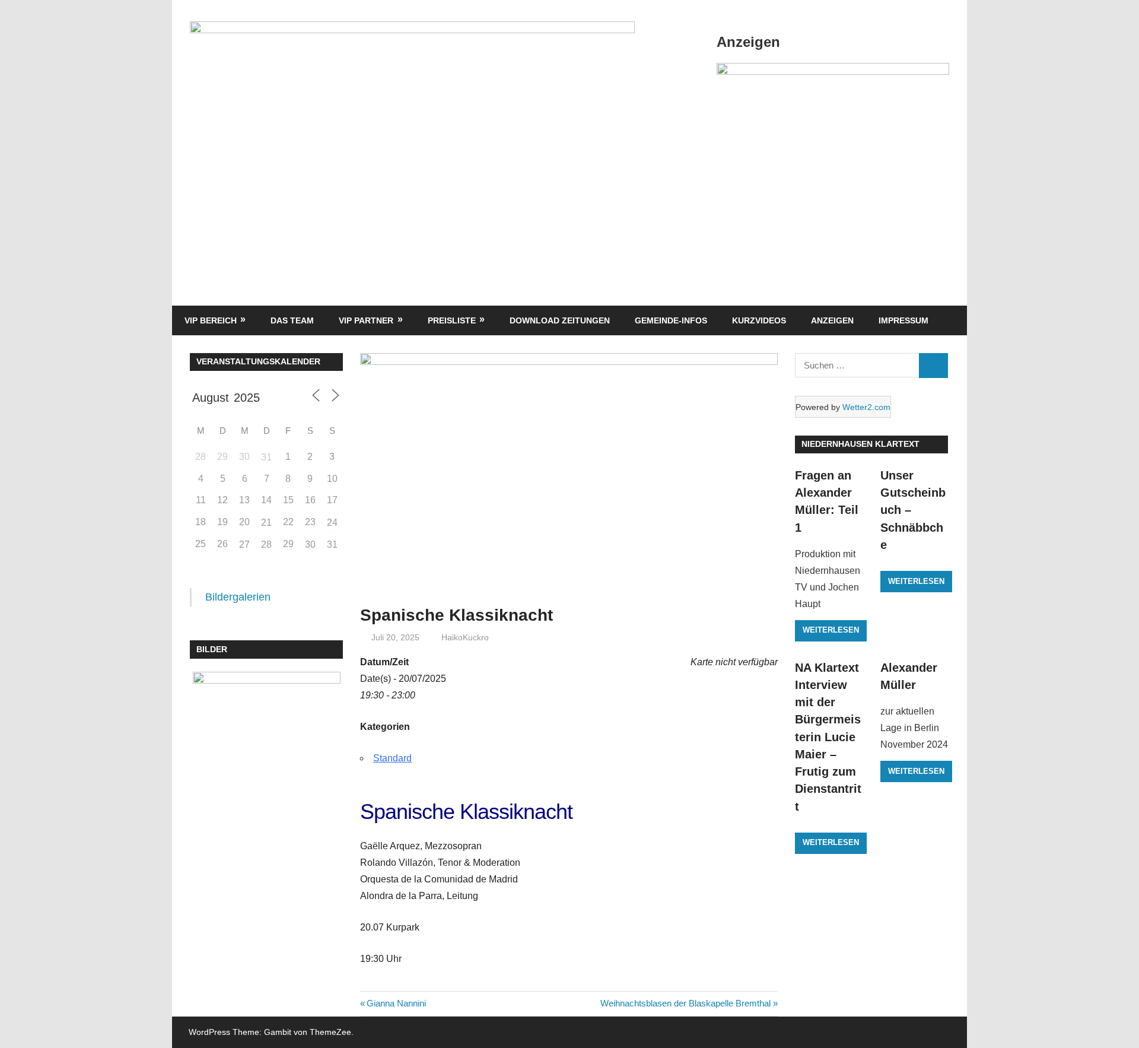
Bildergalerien (238, 597)
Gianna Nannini (396, 1003)
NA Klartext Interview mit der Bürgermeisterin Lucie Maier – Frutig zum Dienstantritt (828, 737)
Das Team (292, 320)
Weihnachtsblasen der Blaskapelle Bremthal (685, 1003)
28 (266, 544)
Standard (392, 758)
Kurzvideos (759, 320)
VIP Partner (366, 320)
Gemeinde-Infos (671, 320)
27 (244, 544)
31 (266, 457)
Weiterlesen (831, 629)
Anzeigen (832, 320)
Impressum (903, 320)
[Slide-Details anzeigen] (833, 71)
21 (266, 522)
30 (310, 544)
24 (332, 522)
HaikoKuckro (465, 637)
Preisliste (452, 320)
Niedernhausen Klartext (860, 444)
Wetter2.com (866, 407)
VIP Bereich (210, 320)
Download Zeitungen (560, 320)
